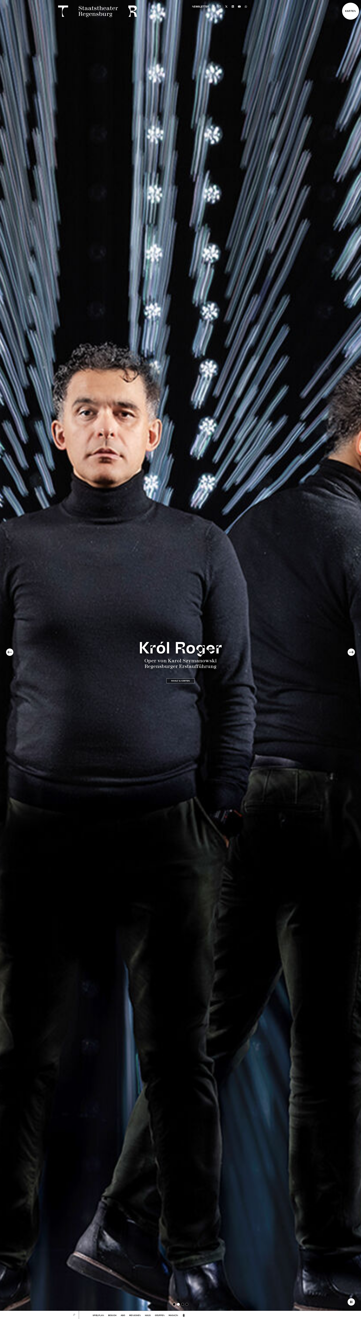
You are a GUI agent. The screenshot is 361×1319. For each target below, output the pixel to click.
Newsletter (200, 6)
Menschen (135, 1315)
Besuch (112, 1315)
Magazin (173, 1315)
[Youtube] (239, 6)
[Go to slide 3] (182, 1304)
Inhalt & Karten (180, 681)
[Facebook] (214, 6)
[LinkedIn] (233, 6)
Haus (148, 1315)
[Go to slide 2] (178, 1304)
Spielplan (98, 1315)
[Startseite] (98, 11)
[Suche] (74, 1315)
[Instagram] (220, 6)
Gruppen (160, 1315)
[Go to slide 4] (186, 1304)
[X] (226, 6)
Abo (123, 1315)
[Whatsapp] (246, 6)
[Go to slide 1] (174, 1304)
